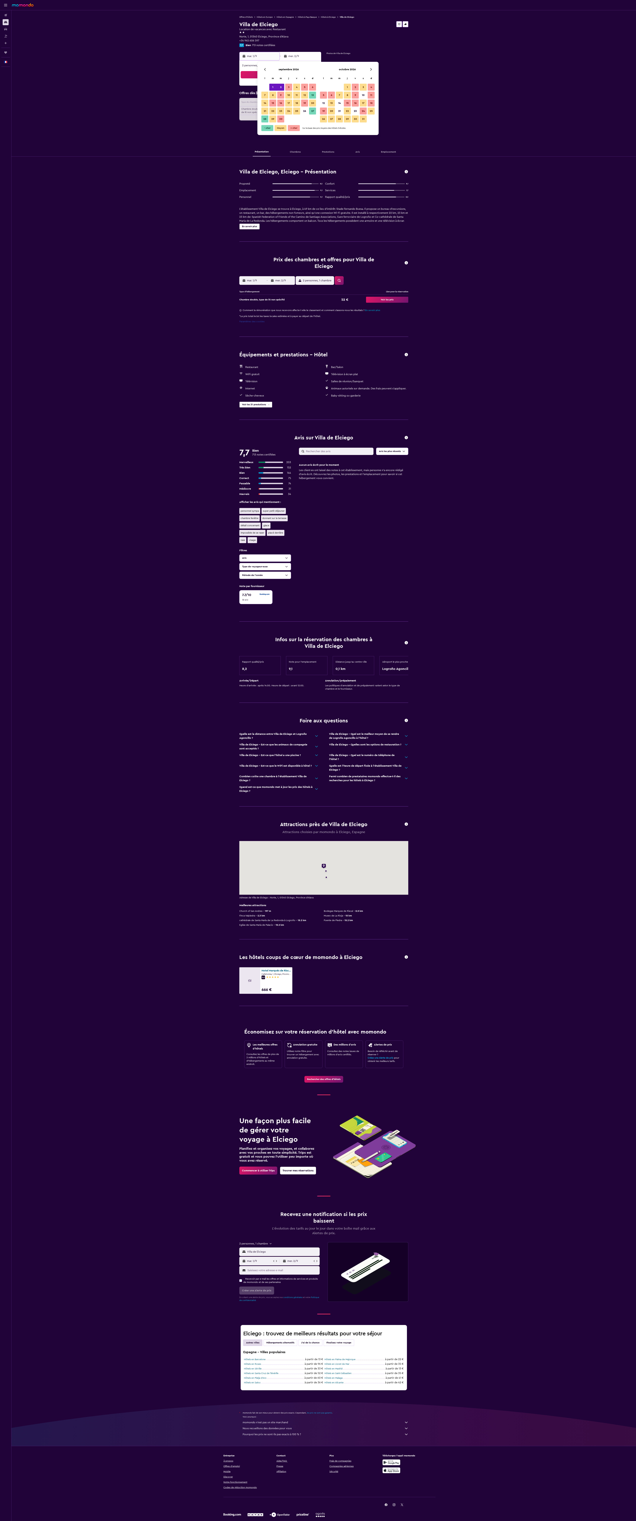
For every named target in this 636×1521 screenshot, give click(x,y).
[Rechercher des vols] (5, 15)
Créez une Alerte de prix (380, 1058)
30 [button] (280, 119)
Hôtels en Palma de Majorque (339, 1359)
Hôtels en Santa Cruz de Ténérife (261, 1373)
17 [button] (289, 103)
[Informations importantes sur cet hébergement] (406, 643)
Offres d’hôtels (246, 17)
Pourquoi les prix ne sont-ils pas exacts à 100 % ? (272, 1434)
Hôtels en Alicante (334, 1382)
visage (252, 540)
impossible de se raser (252, 533)
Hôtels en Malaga (333, 1378)
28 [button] (264, 119)
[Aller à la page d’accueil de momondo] (22, 5)
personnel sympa (250, 511)
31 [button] (363, 119)
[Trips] (5, 52)
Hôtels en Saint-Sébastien (337, 1373)
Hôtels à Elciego (328, 17)
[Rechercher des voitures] (5, 29)
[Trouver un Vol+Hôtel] (5, 36)
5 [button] (304, 87)
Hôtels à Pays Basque (307, 17)
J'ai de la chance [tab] (310, 1343)
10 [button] (288, 95)
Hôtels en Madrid (333, 1369)
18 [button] (296, 103)
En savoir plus (372, 310)
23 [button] (280, 111)
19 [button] (304, 103)
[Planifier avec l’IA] (5, 43)
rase (243, 540)
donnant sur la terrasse (274, 518)
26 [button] (304, 111)
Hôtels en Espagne (285, 17)
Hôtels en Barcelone (254, 1359)
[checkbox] (255, 597)
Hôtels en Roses (252, 1364)
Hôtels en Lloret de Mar (336, 1364)
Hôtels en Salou (252, 1382)
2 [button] (281, 87)
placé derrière (275, 533)
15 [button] (273, 103)
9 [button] (281, 95)
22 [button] (272, 111)
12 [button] (304, 95)
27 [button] (312, 111)
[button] (5, 5)
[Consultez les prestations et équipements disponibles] (406, 355)
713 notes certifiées (263, 45)
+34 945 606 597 (249, 40)
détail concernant (250, 525)
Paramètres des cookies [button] (252, 321)
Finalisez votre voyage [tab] (338, 1343)
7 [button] (264, 95)
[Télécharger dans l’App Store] (391, 1470)
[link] (323, 1079)
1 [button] (272, 87)
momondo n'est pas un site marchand (265, 1422)
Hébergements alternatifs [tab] (280, 1343)
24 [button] (288, 111)
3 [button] (289, 87)
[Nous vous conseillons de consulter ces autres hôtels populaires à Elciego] (406, 957)
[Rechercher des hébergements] (5, 22)
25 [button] (296, 111)
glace (266, 525)
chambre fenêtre (249, 518)
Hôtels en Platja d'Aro (255, 1378)
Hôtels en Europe (265, 17)
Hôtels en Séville (253, 1369)
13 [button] (312, 95)
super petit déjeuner (274, 511)
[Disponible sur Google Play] (391, 1462)
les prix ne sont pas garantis (319, 1413)
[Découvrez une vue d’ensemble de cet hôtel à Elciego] (406, 172)
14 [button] (265, 103)
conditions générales (292, 1297)
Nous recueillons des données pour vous (267, 1428)
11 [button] (297, 95)
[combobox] (283, 1251)
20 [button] (312, 103)
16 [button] (281, 103)
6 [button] (312, 87)
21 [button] (265, 111)
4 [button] (296, 87)
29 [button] (272, 119)
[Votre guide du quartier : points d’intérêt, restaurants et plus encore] (406, 824)
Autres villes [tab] (252, 1343)
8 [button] (273, 95)
